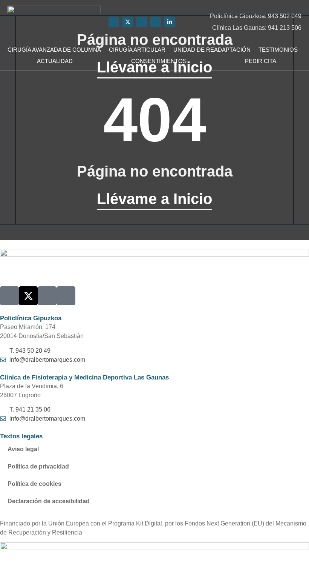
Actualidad (55, 61)
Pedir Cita (260, 61)
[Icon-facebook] (141, 22)
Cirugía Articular (137, 49)
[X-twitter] (127, 22)
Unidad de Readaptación (212, 49)
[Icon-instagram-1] (155, 22)
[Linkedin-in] (169, 22)
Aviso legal (23, 449)
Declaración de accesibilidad (49, 501)
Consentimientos (159, 61)
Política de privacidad (38, 466)
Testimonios (278, 49)
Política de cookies (34, 484)
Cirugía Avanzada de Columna (54, 49)
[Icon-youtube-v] (114, 22)
